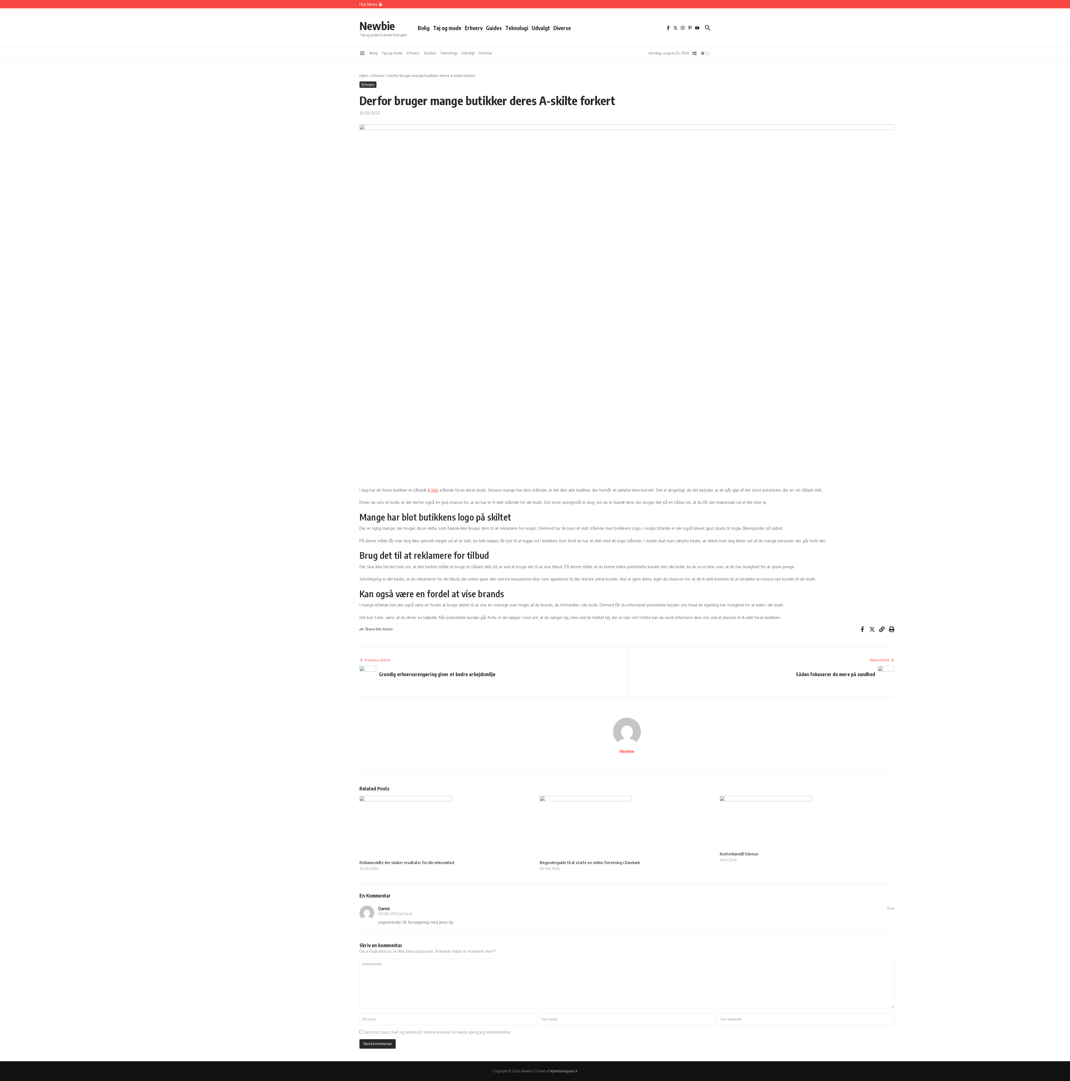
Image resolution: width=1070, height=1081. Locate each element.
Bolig (424, 28)
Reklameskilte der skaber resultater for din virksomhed (406, 862)
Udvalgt (541, 28)
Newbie (377, 26)
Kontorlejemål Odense (739, 853)
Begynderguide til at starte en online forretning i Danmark (590, 862)
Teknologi (516, 28)
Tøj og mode (447, 28)
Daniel (384, 908)
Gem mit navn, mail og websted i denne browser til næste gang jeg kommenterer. (437, 1032)
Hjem (363, 75)
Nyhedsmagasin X (563, 1071)
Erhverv (474, 28)
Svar (890, 908)
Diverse (562, 28)
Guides (494, 28)
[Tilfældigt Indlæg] (694, 53)
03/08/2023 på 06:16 (395, 914)
